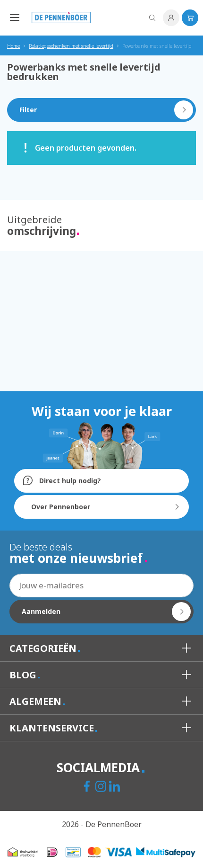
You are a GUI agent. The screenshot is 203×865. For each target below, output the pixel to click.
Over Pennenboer (60, 506)
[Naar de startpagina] (61, 17)
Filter (28, 109)
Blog (24, 674)
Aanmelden (41, 611)
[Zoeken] (152, 17)
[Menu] (12, 17)
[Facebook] (88, 787)
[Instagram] (102, 787)
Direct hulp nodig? (69, 480)
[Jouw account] (171, 17)
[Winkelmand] (190, 17)
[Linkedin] (115, 787)
